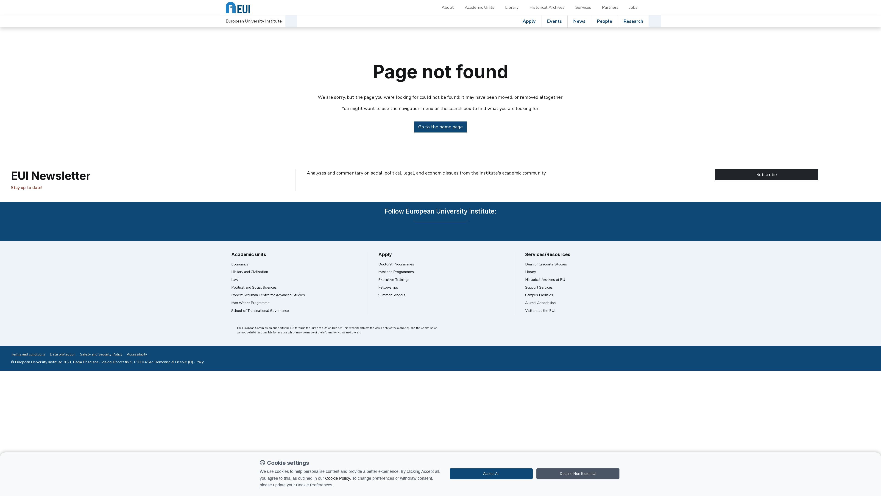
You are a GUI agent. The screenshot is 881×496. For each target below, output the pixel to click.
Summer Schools (391, 295)
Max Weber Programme (250, 302)
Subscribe (766, 175)
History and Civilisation (249, 271)
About (448, 7)
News (579, 21)
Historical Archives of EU (545, 279)
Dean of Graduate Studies (546, 264)
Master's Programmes (396, 271)
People (604, 21)
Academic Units (479, 7)
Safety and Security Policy (101, 354)
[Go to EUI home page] (238, 7)
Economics (239, 264)
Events (554, 21)
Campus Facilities (539, 295)
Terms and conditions (28, 354)
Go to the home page (440, 127)
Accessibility (137, 354)
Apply (529, 21)
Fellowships (388, 287)
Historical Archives (547, 7)
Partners (610, 7)
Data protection (62, 354)
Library (512, 7)
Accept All (491, 474)
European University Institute (254, 21)
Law (234, 279)
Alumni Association (540, 302)
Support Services (539, 287)
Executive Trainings (393, 279)
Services (583, 7)
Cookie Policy (337, 478)
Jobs (633, 7)
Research (633, 21)
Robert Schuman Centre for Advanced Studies (268, 295)
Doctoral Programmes (396, 264)
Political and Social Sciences (254, 287)
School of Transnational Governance (260, 310)
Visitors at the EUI (540, 310)
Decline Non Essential (578, 474)
